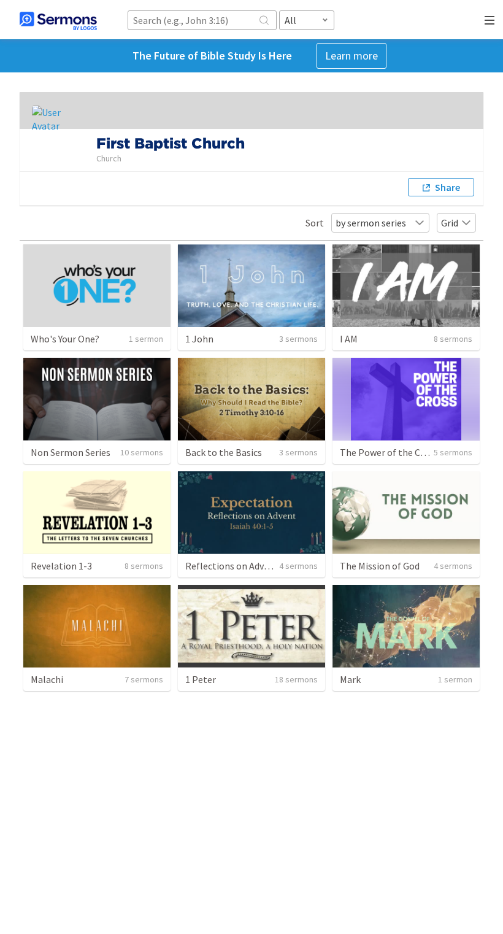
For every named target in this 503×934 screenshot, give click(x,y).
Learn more (351, 55)
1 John (199, 339)
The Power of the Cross (389, 452)
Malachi (47, 679)
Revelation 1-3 (61, 566)
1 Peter (200, 679)
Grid (449, 223)
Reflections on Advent (231, 566)
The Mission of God (380, 566)
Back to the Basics (223, 452)
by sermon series (371, 223)
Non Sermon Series (70, 452)
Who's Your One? (65, 339)
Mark (350, 679)
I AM (349, 339)
